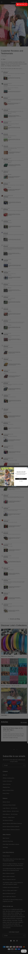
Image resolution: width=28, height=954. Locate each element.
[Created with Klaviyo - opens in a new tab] (14, 486)
